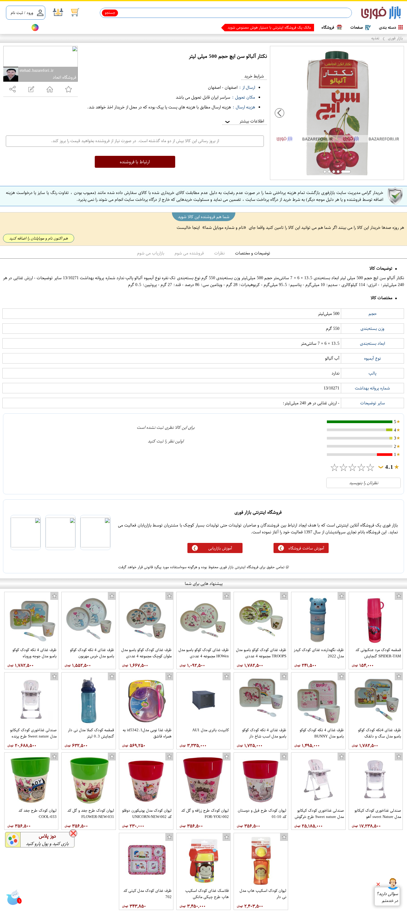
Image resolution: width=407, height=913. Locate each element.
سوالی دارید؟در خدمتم (387, 897)
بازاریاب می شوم (150, 253)
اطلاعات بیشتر (244, 121)
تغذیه (375, 38)
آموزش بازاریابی (220, 548)
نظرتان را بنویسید (363, 482)
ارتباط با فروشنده (135, 161)
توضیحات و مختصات (252, 253)
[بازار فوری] (381, 13)
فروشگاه (327, 27)
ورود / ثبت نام (22, 13)
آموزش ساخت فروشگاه (306, 548)
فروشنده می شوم (189, 253)
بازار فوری (395, 38)
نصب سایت (15, 27)
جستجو (110, 12)
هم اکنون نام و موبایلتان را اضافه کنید (38, 238)
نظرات (219, 253)
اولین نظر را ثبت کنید (166, 441)
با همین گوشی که (298, 27)
